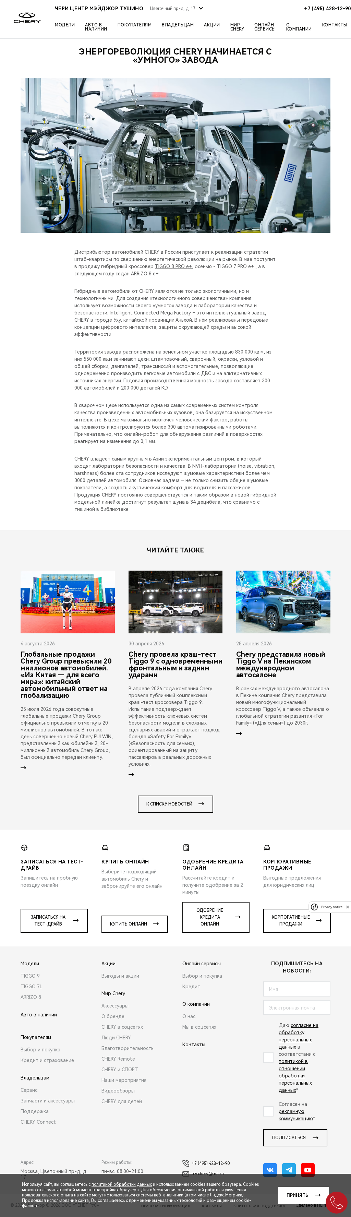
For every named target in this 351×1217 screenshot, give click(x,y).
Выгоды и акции (120, 976)
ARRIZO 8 (31, 997)
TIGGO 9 (30, 976)
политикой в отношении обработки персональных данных (295, 1076)
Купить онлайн (128, 924)
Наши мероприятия (123, 1080)
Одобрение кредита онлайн (209, 917)
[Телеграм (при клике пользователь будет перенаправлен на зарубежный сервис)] (289, 1170)
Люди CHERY (116, 1037)
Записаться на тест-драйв (48, 921)
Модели (65, 25)
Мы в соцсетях (199, 1027)
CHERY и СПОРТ (119, 1069)
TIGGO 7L (32, 986)
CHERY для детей (121, 1101)
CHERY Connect (38, 1122)
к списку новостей (169, 804)
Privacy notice (331, 907)
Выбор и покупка (40, 1049)
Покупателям (135, 25)
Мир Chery (237, 27)
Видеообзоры (118, 1091)
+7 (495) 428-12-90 (211, 1163)
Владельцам (178, 25)
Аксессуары (115, 1006)
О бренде (112, 1016)
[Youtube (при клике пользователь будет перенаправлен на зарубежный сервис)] (308, 1170)
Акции (212, 25)
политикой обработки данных (122, 1184)
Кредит (191, 986)
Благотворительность (127, 1048)
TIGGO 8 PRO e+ (173, 266)
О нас (188, 1016)
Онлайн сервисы (265, 27)
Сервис (29, 1090)
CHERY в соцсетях (122, 1027)
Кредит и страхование (47, 1060)
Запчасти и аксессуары (48, 1100)
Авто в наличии (96, 27)
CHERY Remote (118, 1059)
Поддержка (35, 1111)
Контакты (335, 25)
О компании (299, 27)
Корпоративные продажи (291, 921)
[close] (347, 906)
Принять (297, 1195)
